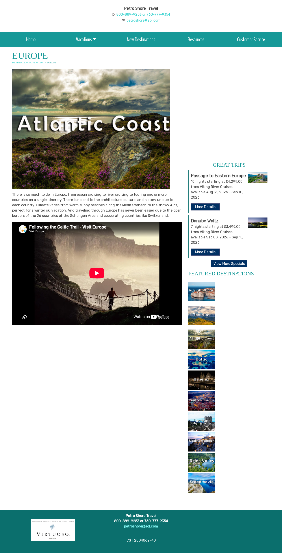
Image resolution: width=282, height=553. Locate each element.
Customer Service (251, 39)
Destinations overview (27, 62)
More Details (205, 207)
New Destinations (141, 39)
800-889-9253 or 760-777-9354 (143, 14)
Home (31, 39)
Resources (196, 39)
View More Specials (229, 264)
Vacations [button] (84, 39)
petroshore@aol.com (143, 20)
